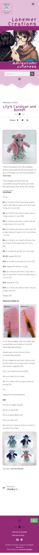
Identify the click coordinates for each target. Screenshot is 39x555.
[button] (33, 4)
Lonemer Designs (25, 549)
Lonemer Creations (22, 21)
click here (7, 176)
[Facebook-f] (17, 540)
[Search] (32, 74)
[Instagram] (22, 540)
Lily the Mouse (17, 469)
